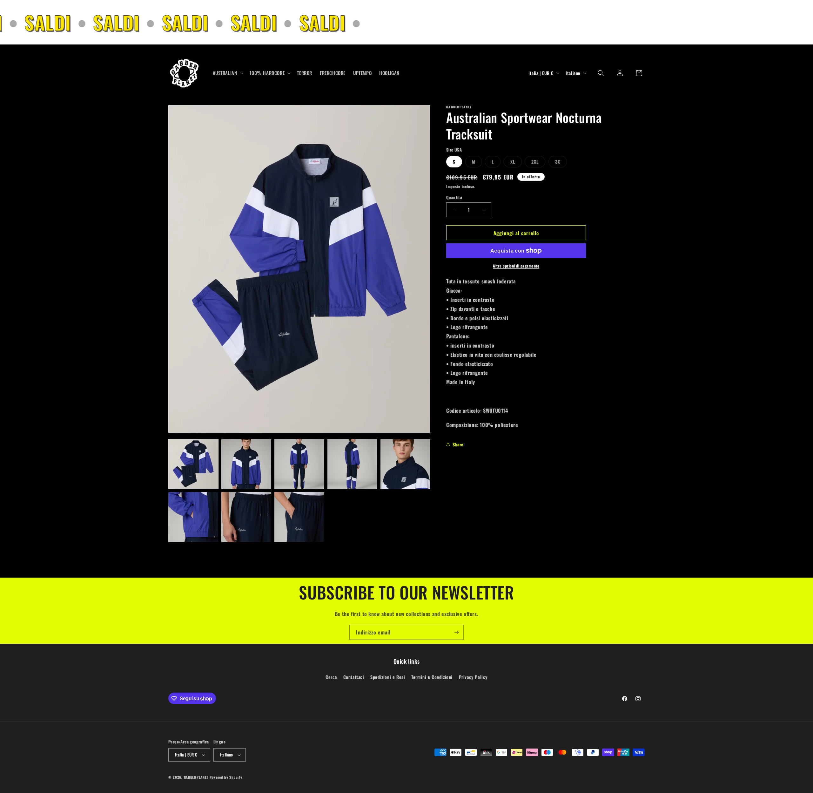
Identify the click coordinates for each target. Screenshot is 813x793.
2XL (538, 162)
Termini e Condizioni (432, 677)
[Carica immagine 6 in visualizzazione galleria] (193, 517)
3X (561, 162)
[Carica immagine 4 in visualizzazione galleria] (352, 464)
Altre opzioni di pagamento (516, 265)
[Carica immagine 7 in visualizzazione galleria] (246, 517)
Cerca (331, 677)
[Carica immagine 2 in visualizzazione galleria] (246, 464)
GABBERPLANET (196, 777)
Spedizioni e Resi (387, 677)
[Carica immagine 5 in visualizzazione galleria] (405, 464)
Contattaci (353, 677)
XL (516, 162)
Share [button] (458, 444)
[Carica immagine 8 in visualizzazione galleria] (299, 517)
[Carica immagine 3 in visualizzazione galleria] (299, 464)
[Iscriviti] (456, 632)
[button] (227, 73)
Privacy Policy (473, 677)
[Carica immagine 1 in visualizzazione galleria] (193, 464)
